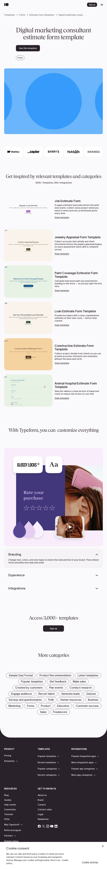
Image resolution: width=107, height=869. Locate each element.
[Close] (103, 846)
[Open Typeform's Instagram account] (47, 826)
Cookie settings (90, 862)
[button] (11, 761)
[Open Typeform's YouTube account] (51, 826)
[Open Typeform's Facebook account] (39, 826)
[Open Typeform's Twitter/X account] (43, 826)
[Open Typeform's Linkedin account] (56, 826)
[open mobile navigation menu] (101, 4)
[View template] (53, 209)
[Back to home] (7, 4)
